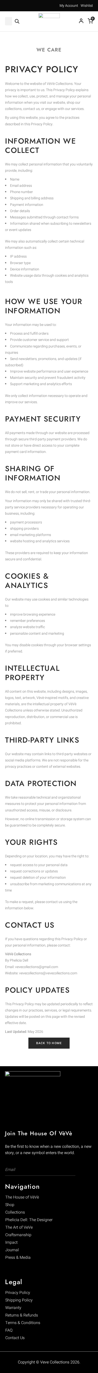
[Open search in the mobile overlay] (17, 21)
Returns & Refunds (21, 1315)
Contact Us (15, 1337)
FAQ (9, 1330)
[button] (8, 21)
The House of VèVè (22, 1197)
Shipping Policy (19, 1300)
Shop (9, 1204)
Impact (11, 1242)
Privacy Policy (17, 1292)
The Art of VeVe (19, 1227)
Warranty (13, 1307)
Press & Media (18, 1257)
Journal (12, 1249)
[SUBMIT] (68, 1170)
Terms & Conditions (22, 1322)
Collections (15, 1212)
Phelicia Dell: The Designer (29, 1219)
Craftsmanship (18, 1234)
